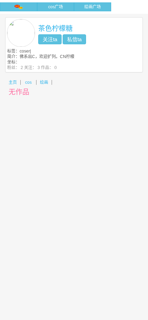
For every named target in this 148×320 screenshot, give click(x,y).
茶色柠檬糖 (55, 28)
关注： (32, 67)
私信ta (74, 39)
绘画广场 (92, 6)
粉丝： (15, 67)
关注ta (50, 39)
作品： (49, 67)
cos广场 (55, 6)
